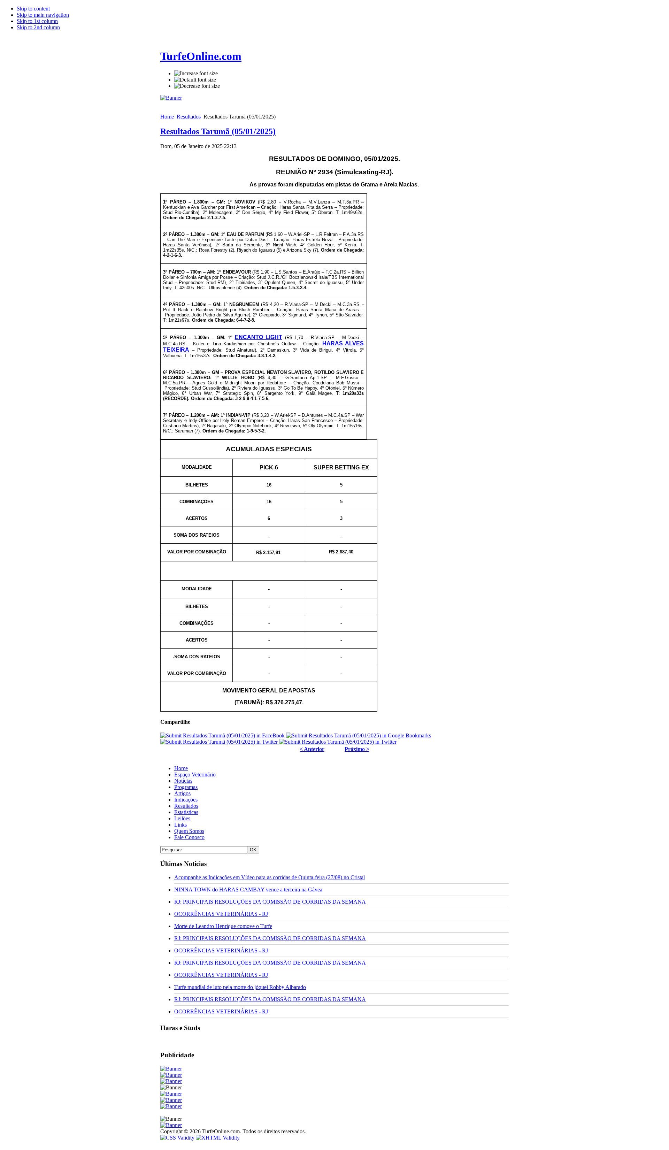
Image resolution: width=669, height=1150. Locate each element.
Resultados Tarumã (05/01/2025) (218, 131)
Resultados (189, 117)
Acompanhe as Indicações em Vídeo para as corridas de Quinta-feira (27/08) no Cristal (269, 877)
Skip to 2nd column (38, 27)
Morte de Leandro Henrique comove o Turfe (223, 926)
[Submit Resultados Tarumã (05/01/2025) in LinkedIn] (338, 742)
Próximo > (357, 749)
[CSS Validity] (178, 1138)
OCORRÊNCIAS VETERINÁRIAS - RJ (221, 914)
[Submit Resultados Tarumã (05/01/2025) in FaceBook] (223, 735)
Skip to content (33, 9)
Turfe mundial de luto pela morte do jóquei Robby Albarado (240, 987)
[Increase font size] (196, 73)
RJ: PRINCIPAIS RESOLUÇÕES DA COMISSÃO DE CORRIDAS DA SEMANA (270, 902)
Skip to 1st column (37, 21)
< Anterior (312, 749)
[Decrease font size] (197, 86)
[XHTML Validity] (218, 1138)
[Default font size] (195, 80)
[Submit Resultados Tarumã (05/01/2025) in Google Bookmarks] (358, 735)
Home (167, 117)
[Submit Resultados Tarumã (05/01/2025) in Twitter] (219, 742)
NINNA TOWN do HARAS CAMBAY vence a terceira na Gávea (248, 889)
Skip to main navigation (43, 15)
